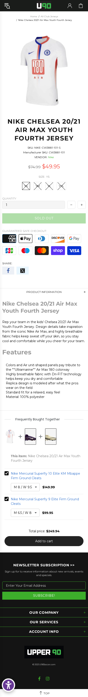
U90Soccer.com (48, 664)
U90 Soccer (44, 6)
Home (33, 16)
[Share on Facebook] (8, 271)
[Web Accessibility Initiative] (8, 685)
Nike (51, 157)
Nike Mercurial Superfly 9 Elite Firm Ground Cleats (45, 501)
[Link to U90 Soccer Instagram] (48, 678)
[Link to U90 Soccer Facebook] (39, 678)
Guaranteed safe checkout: (24, 231)
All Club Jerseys (49, 16)
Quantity (9, 198)
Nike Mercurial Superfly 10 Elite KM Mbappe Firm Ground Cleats (45, 475)
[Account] (69, 6)
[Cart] (80, 6)
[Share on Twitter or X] (22, 271)
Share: (7, 263)
